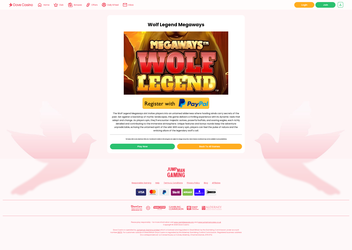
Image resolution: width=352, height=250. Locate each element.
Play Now (142, 146)
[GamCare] (136, 208)
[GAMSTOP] (159, 208)
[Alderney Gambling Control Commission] (212, 208)
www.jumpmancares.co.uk (209, 222)
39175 (119, 232)
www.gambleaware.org (184, 222)
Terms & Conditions (173, 182)
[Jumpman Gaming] (176, 176)
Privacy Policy (193, 182)
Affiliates (216, 182)
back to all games (209, 146)
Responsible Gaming (141, 182)
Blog (206, 182)
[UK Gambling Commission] (176, 208)
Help (157, 182)
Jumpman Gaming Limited (148, 230)
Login (304, 4)
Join (325, 4)
